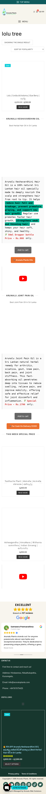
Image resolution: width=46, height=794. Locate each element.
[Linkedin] (28, 784)
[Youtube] (11, 784)
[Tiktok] (34, 784)
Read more (23, 107)
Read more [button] (8, 648)
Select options (12, 764)
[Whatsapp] (17, 784)
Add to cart (23, 250)
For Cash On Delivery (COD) (24, 426)
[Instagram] (23, 784)
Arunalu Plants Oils (24, 260)
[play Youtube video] (23, 278)
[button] (23, 21)
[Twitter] (40, 784)
